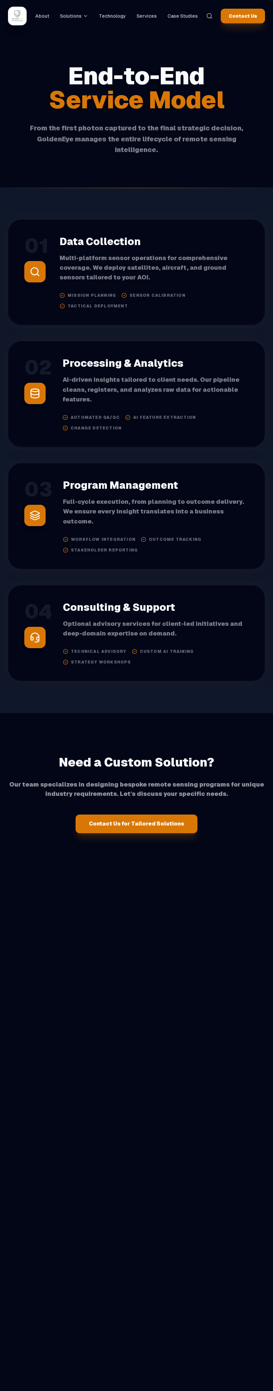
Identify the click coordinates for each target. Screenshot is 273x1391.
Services (146, 16)
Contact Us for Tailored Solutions (136, 823)
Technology (112, 16)
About (42, 16)
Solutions (71, 16)
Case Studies (182, 16)
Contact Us (243, 16)
